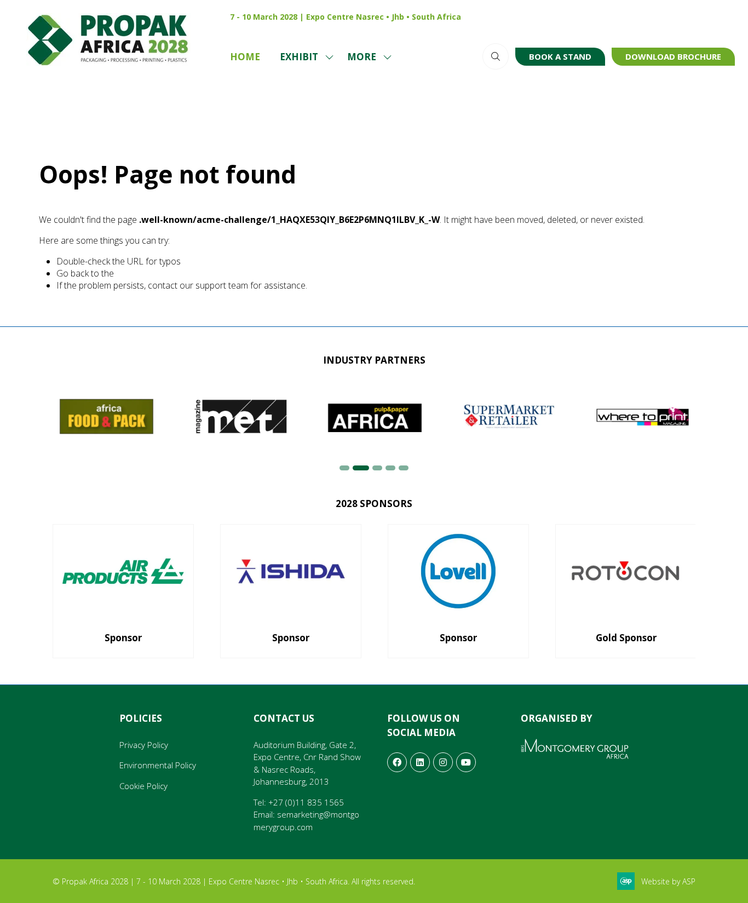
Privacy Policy (143, 744)
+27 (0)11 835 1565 (306, 802)
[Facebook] (725, 16)
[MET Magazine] (241, 416)
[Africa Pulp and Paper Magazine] (375, 416)
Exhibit (299, 56)
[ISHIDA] (291, 591)
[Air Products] (123, 591)
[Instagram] (656, 16)
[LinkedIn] (679, 16)
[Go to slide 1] (344, 467)
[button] (366, 57)
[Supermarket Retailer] (509, 416)
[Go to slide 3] (377, 467)
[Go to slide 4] (390, 467)
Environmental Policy (157, 765)
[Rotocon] (626, 591)
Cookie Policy (143, 785)
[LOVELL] (458, 591)
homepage (137, 273)
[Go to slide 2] (361, 467)
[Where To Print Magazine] (643, 416)
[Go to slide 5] (403, 467)
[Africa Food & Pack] (106, 416)
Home (245, 56)
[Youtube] (702, 16)
